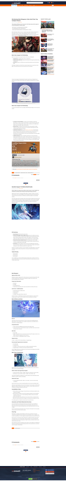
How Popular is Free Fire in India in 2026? (51, 34)
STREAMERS (26, 5)
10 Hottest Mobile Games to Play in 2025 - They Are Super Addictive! (47, 30)
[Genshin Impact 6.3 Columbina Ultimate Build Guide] (44, 65)
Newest (35, 174)
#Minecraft (14, 0)
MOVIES (34, 5)
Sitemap (34, 471)
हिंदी (52, 5)
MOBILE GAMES (14, 5)
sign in (15, 177)
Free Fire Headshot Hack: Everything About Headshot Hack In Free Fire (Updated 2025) (51, 49)
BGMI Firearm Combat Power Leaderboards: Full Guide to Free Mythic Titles (50, 68)
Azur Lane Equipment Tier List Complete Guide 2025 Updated (51, 40)
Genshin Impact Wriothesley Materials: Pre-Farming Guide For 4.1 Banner (21, 29)
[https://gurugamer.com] (16, 471)
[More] (36, 5)
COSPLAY (30, 5)
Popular (38, 174)
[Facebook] (48, 2)
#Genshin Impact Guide (24, 172)
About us (34, 469)
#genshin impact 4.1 (30, 172)
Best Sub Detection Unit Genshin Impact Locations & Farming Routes (26, 169)
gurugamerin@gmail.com (26, 471)
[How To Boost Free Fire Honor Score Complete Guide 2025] (44, 73)
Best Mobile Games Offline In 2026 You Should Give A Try (50, 44)
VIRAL (22, 5)
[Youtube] (49, 2)
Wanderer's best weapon (29, 129)
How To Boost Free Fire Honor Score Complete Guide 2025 (50, 72)
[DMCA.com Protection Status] (33, 479)
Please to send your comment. (18, 177)
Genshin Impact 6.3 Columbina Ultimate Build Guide (50, 65)
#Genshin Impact (17, 172)
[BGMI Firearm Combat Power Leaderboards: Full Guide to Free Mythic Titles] (44, 69)
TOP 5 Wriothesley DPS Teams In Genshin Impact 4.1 (19, 28)
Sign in (53, 2)
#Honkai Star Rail (29, 0)
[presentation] (14, 172)
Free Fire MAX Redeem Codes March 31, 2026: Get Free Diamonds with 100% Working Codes (50, 57)
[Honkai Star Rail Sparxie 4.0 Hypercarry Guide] (44, 61)
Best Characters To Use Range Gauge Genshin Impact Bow (19, 27)
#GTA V (17, 0)
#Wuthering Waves (24, 0)
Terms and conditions (36, 470)
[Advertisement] (26, 12)
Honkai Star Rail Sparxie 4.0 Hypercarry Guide (50, 60)
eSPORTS (19, 5)
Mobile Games (20, 22)
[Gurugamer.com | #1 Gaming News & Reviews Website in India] (16, 3)
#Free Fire (20, 0)
